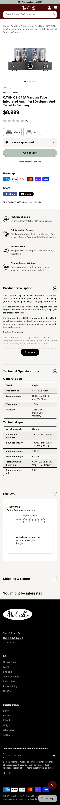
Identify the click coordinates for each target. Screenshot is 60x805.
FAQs (6, 667)
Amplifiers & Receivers (22, 26)
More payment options (30, 161)
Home (6, 26)
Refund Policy (10, 681)
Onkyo (6, 725)
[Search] (53, 14)
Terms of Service (11, 676)
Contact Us (8, 642)
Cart (55, 8)
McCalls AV (16, 796)
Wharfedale (8, 730)
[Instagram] (9, 773)
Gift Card (7, 691)
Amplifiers (39, 26)
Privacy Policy (10, 686)
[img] (13, 121)
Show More (30, 352)
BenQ (6, 710)
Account (49, 8)
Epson (6, 715)
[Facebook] (4, 773)
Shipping (7, 671)
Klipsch (6, 720)
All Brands (8, 735)
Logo (28, 8)
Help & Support (10, 662)
